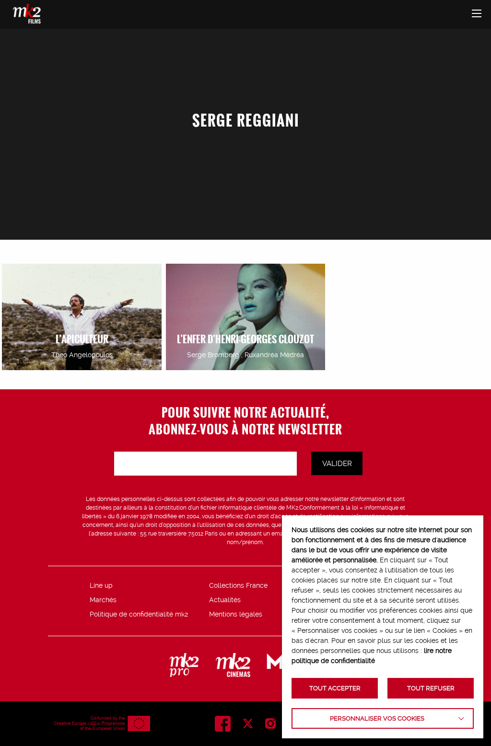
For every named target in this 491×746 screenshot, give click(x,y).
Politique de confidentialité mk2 (139, 614)
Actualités (225, 600)
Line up (101, 585)
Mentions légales (235, 614)
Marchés (103, 600)
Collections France (238, 585)
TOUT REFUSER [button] (431, 688)
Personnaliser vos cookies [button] (377, 718)
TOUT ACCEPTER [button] (335, 688)
